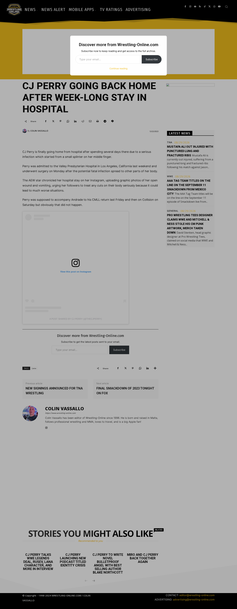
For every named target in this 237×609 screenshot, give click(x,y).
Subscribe (152, 59)
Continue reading (118, 68)
